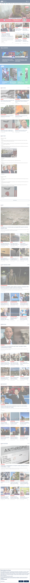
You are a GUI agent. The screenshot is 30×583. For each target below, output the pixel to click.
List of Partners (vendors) (4, 579)
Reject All (21, 581)
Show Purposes (3, 581)
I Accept (26, 581)
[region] (15, 576)
